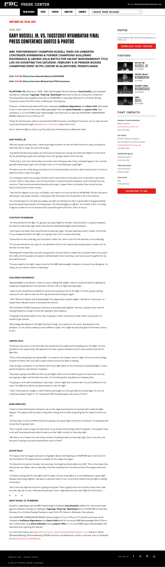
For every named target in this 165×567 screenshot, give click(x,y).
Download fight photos (136, 46)
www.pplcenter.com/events (46, 124)
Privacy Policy (31, 557)
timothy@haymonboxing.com (129, 145)
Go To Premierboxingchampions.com (144, 4)
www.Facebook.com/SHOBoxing (25, 538)
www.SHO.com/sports (44, 532)
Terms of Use (14, 557)
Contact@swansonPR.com (128, 127)
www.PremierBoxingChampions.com (71, 532)
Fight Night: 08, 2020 (22, 21)
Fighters (55, 12)
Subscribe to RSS (137, 191)
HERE (16, 76)
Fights (43, 12)
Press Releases (29, 12)
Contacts (82, 12)
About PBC (69, 12)
